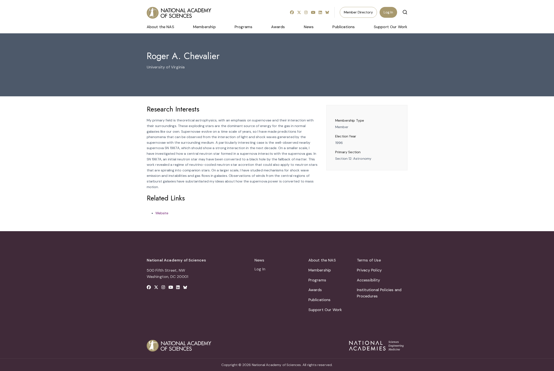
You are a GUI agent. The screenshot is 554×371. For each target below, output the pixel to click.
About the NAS (160, 26)
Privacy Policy (369, 270)
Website (161, 213)
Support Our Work (390, 26)
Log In (388, 12)
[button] (404, 12)
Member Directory (358, 12)
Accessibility (368, 280)
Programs (243, 26)
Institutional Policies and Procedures (379, 293)
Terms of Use (369, 260)
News (309, 26)
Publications (343, 26)
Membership (204, 26)
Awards (278, 26)
